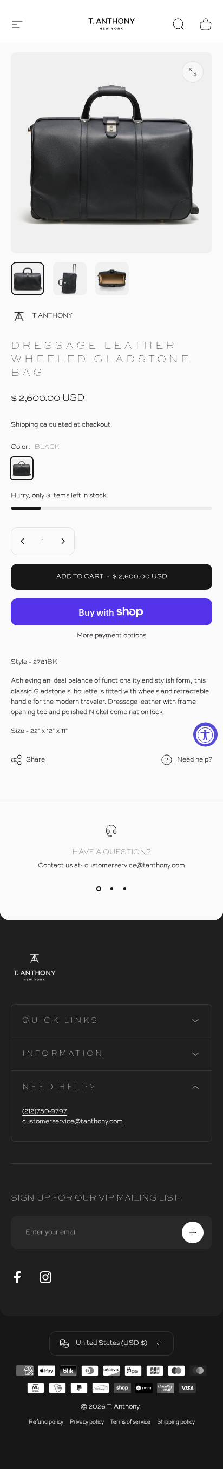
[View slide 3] (124, 888)
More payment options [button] (111, 635)
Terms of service (130, 1422)
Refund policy (46, 1422)
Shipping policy (176, 1422)
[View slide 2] (111, 888)
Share (35, 759)
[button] (17, 24)
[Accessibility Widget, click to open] (205, 735)
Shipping (24, 425)
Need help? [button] (194, 760)
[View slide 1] (98, 888)
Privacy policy (87, 1422)
